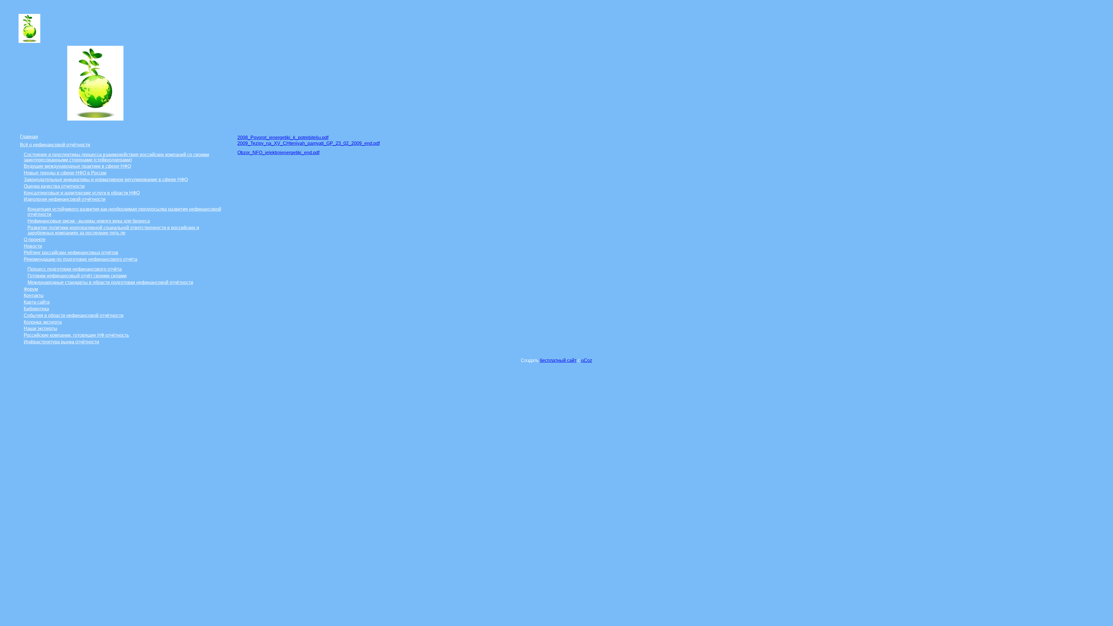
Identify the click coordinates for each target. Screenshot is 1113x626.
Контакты (34, 295)
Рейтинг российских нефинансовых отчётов (71, 252)
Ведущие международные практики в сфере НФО (77, 166)
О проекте (35, 239)
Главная (29, 136)
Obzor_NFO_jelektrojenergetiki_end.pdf (278, 152)
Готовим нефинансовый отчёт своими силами (77, 275)
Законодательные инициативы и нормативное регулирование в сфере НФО (106, 179)
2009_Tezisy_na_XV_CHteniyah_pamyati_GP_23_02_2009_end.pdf (308, 143)
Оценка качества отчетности (54, 186)
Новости (33, 246)
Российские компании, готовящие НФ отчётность (76, 335)
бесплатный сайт (558, 360)
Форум (31, 289)
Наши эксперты (40, 328)
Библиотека (36, 308)
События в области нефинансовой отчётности (73, 315)
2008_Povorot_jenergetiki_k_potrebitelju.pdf (282, 137)
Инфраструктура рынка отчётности (61, 341)
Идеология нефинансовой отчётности (65, 199)
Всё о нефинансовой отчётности (55, 144)
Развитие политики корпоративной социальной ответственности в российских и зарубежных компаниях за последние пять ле (113, 230)
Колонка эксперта (43, 322)
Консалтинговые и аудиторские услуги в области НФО (82, 192)
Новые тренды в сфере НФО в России (65, 172)
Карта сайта (37, 302)
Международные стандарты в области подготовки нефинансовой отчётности (110, 282)
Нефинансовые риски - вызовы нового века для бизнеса (89, 221)
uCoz (586, 360)
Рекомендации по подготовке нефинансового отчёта (80, 259)
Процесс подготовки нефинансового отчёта (75, 269)
